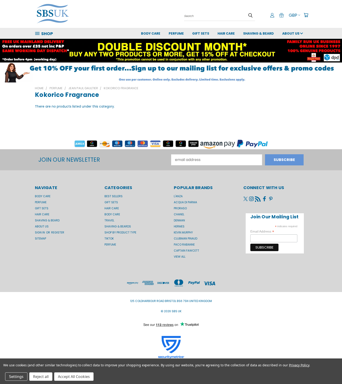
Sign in (40, 232)
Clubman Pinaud (185, 238)
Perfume (176, 33)
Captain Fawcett (186, 251)
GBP (293, 15)
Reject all (41, 376)
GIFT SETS (200, 33)
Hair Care (226, 33)
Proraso (180, 208)
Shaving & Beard (258, 33)
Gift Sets (111, 202)
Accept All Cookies (74, 376)
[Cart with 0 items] (306, 15)
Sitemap (40, 238)
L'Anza (178, 196)
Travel (109, 220)
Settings (16, 376)
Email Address (262, 231)
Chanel (179, 214)
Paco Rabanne (184, 244)
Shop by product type (120, 232)
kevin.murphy (183, 232)
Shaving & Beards (117, 226)
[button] (171, 72)
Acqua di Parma (185, 202)
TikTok (109, 238)
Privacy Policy (299, 365)
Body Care (150, 33)
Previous (328, 369)
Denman (179, 220)
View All (179, 257)
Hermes (179, 226)
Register (57, 232)
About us (291, 33)
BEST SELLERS (113, 196)
